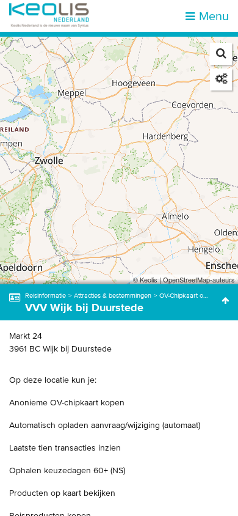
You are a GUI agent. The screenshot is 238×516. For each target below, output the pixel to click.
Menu (214, 16)
